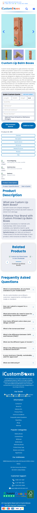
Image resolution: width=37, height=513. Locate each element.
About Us (18, 406)
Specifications (18, 142)
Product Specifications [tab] (11, 186)
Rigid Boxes (18, 453)
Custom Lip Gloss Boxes (18, 264)
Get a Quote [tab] (26, 186)
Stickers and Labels (18, 450)
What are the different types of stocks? (17, 342)
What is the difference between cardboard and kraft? (14, 349)
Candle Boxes (19, 436)
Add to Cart (28, 126)
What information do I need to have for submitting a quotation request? (17, 314)
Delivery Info (18, 409)
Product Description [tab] (10, 183)
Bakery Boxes (19, 434)
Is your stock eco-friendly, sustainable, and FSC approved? (17, 356)
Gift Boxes (19, 439)
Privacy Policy (18, 412)
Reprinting (18, 420)
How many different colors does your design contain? (17, 322)
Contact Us (18, 404)
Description (18, 139)
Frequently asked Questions (18, 417)
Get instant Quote (10, 126)
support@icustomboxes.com (19, 488)
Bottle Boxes (18, 442)
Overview (18, 135)
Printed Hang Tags (18, 447)
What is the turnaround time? (14, 329)
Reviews (18, 151)
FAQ (18, 155)
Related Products (18, 148)
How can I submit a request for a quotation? (15, 307)
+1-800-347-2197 (19, 480)
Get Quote (18, 145)
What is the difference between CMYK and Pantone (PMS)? (17, 335)
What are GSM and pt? (11, 363)
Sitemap (18, 425)
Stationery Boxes (19, 444)
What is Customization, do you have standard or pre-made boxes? (16, 290)
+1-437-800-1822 (19, 483)
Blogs (18, 423)
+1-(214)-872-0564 (19, 485)
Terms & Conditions (18, 414)
